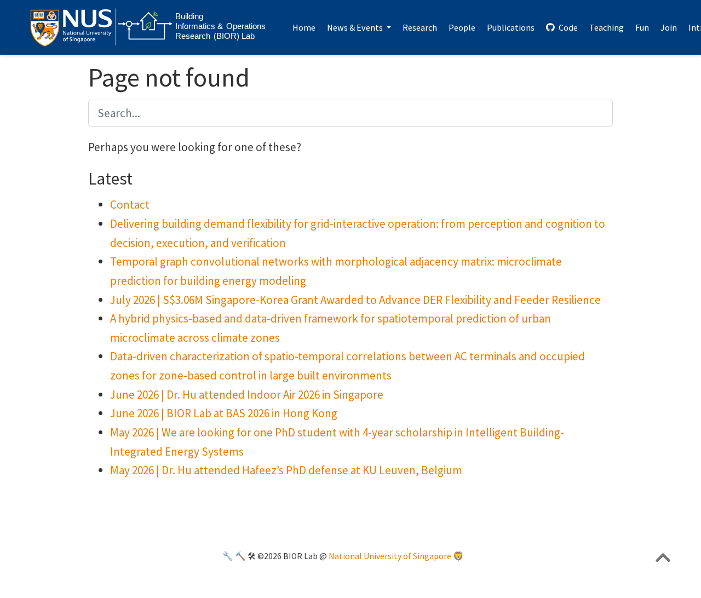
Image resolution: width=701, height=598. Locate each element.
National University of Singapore (390, 556)
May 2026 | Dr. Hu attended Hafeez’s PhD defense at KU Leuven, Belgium (286, 470)
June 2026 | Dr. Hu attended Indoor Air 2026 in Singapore (246, 394)
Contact (130, 204)
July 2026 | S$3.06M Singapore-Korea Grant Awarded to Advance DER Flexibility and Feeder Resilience (355, 299)
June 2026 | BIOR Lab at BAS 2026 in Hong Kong (223, 413)
